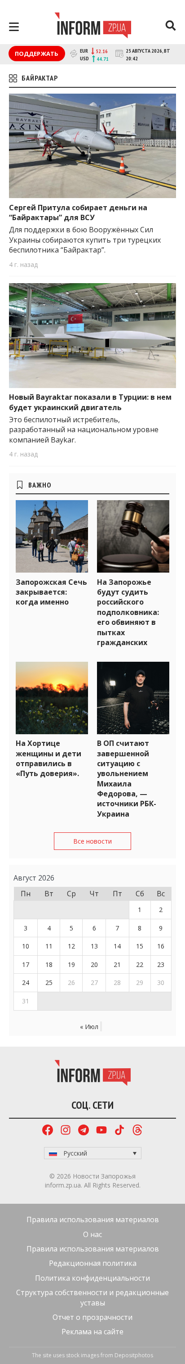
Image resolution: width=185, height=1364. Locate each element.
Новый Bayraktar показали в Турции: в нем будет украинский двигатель (90, 402)
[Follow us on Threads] (137, 1131)
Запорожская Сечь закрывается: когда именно (51, 592)
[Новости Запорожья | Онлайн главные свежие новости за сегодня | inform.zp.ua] (92, 26)
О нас (92, 1234)
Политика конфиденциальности (92, 1278)
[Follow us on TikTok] (119, 1131)
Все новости (92, 841)
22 (139, 964)
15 (139, 946)
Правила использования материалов (92, 1219)
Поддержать (37, 54)
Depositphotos (134, 1355)
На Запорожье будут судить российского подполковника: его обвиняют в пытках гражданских (128, 612)
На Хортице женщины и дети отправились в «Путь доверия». (48, 758)
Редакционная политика (93, 1263)
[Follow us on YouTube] (101, 1131)
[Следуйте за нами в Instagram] (65, 1131)
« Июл (89, 1026)
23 (160, 964)
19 (71, 964)
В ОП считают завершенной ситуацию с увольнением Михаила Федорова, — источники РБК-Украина (126, 778)
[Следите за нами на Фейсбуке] (47, 1131)
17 (25, 964)
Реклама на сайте (92, 1332)
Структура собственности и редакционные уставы (92, 1297)
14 (117, 946)
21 (117, 964)
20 (94, 964)
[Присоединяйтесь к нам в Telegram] (83, 1131)
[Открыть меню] (14, 26)
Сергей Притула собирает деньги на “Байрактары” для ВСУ (78, 212)
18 (49, 964)
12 (71, 946)
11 (49, 946)
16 (160, 946)
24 (25, 982)
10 (25, 946)
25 (49, 982)
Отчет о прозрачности (92, 1317)
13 (94, 946)
